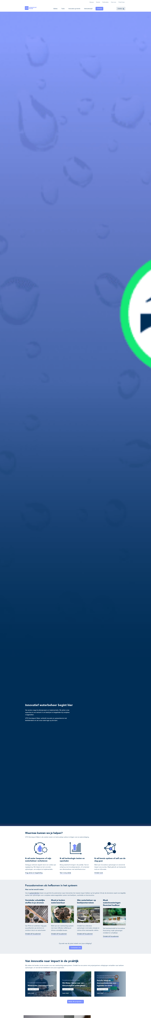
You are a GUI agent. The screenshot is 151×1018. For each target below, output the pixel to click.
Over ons (113, 2)
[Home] (31, 8)
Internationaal (88, 9)
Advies (55, 9)
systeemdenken (34, 893)
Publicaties (105, 2)
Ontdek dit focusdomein (33, 934)
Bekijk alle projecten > (75, 1002)
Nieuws (91, 2)
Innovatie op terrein (74, 9)
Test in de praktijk (65, 873)
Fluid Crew (122, 2)
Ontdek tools (98, 873)
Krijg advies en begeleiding (33, 873)
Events (98, 2)
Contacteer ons (75, 948)
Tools (63, 9)
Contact (99, 9)
